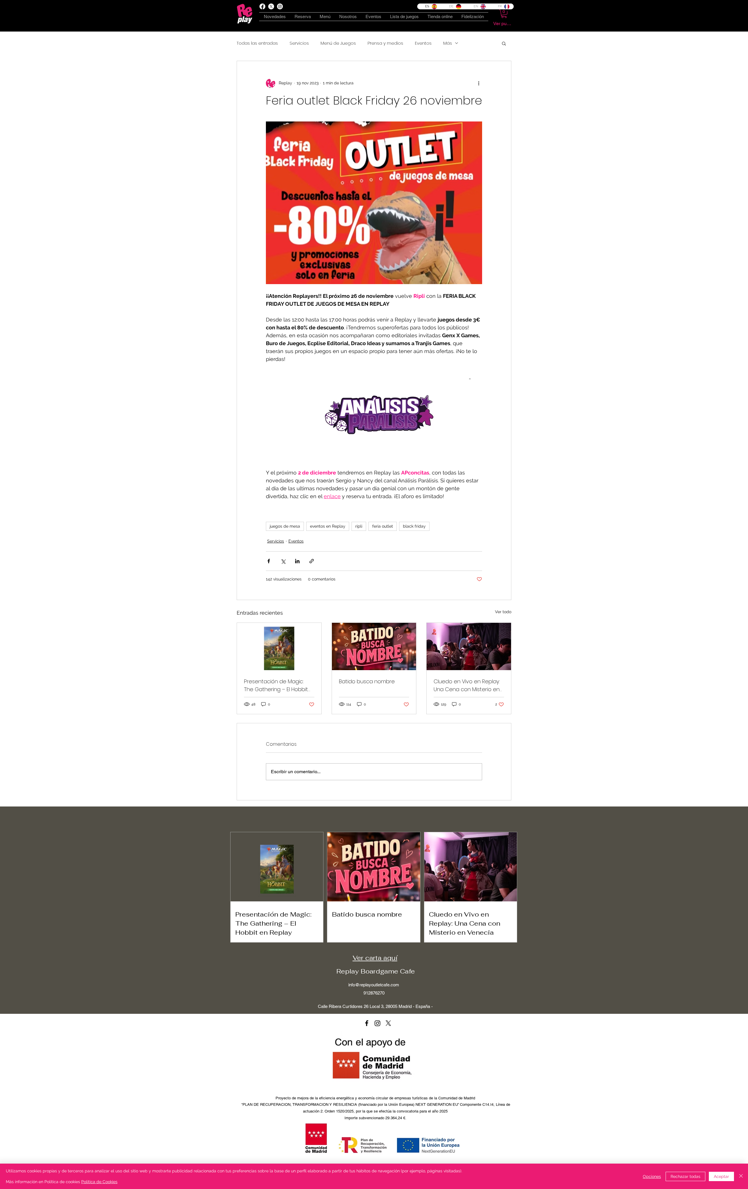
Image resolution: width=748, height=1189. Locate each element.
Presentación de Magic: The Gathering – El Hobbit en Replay (276, 685)
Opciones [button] (652, 1176)
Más (447, 43)
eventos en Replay (327, 526)
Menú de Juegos (338, 43)
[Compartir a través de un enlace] (311, 561)
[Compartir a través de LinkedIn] (297, 561)
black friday (414, 526)
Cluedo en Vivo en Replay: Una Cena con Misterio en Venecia (467, 685)
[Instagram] (377, 1023)
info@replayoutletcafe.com (373, 984)
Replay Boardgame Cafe (375, 971)
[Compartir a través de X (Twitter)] (283, 561)
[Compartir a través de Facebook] (268, 561)
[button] (504, 14)
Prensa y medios (385, 43)
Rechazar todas (685, 1176)
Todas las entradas (257, 43)
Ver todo (503, 611)
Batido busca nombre (367, 681)
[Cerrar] (740, 1176)
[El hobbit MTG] (279, 646)
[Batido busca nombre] (374, 646)
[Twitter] (388, 1023)
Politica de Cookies (99, 1181)
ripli (358, 526)
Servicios (299, 43)
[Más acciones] (478, 83)
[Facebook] (262, 6)
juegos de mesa (285, 526)
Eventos (423, 43)
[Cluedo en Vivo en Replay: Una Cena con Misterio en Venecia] (469, 646)
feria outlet (382, 526)
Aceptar (721, 1176)
